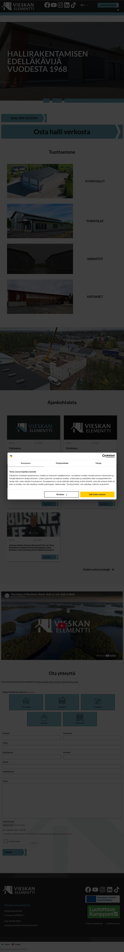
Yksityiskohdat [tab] (62, 463)
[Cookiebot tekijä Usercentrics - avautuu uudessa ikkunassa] (104, 456)
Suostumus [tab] (26, 463)
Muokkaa (60, 494)
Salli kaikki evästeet (97, 494)
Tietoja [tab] (98, 463)
